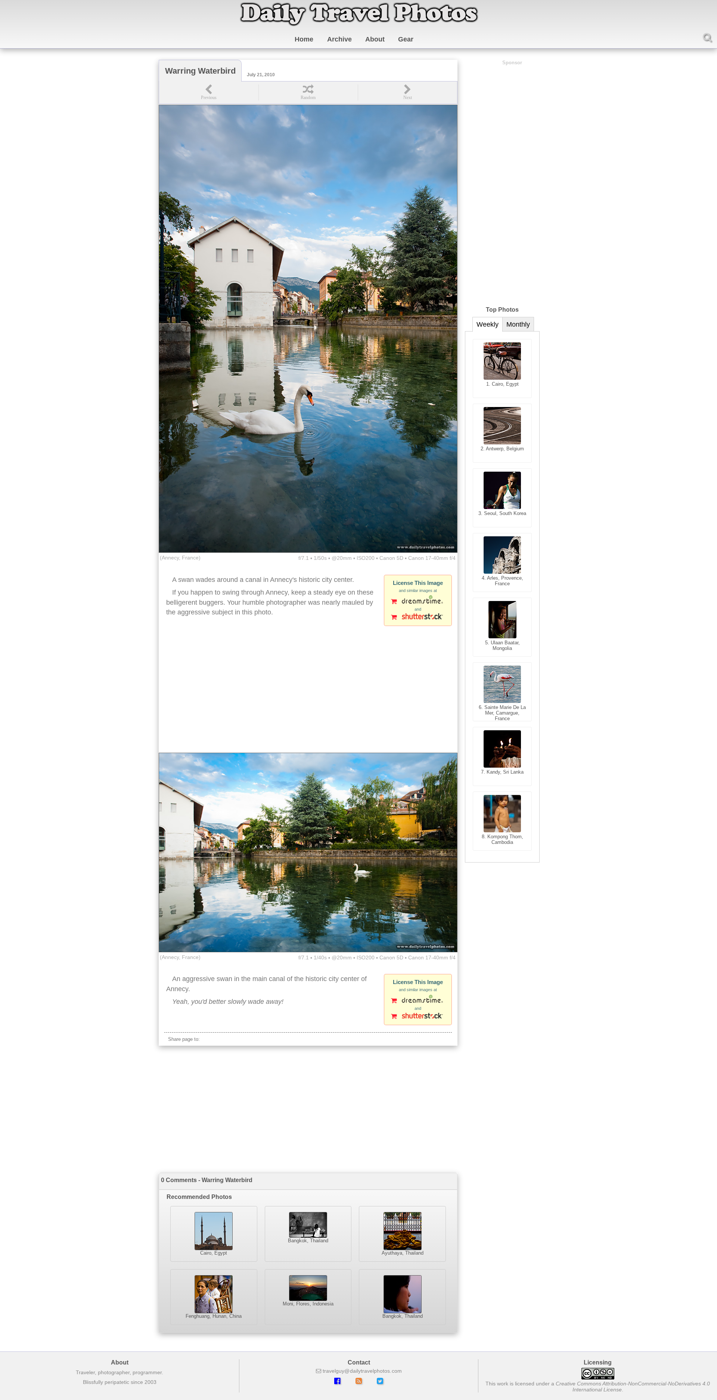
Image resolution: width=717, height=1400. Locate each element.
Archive (339, 39)
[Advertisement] (308, 693)
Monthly (518, 324)
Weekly (488, 324)
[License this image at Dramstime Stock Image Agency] (418, 602)
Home (304, 39)
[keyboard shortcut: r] (308, 92)
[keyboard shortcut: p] (208, 92)
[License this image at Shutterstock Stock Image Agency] (418, 618)
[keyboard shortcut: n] (407, 92)
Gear (405, 39)
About (375, 39)
